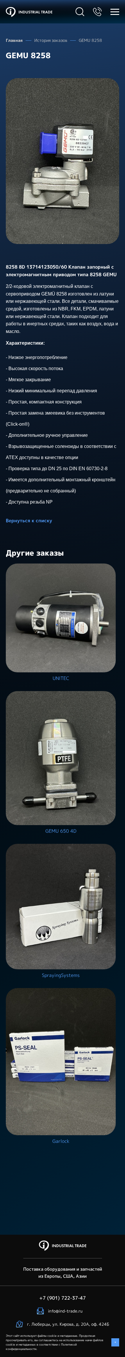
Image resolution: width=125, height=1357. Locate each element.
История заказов (50, 40)
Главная (14, 40)
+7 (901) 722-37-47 (97, 11)
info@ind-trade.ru (65, 1311)
